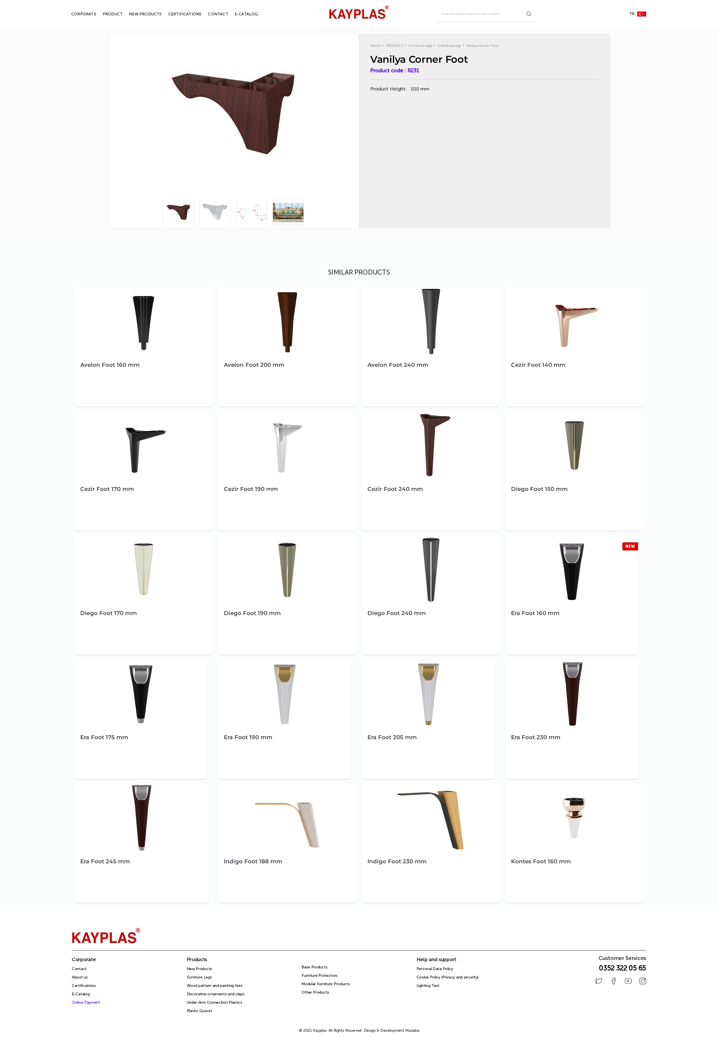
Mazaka (412, 1030)
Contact (79, 968)
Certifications (84, 985)
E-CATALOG (240, 14)
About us (80, 977)
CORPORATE (77, 14)
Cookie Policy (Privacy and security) (447, 977)
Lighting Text (427, 985)
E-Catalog (80, 994)
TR (631, 13)
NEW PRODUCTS (139, 14)
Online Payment (86, 1002)
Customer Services (622, 959)
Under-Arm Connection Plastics (214, 1002)
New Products (199, 968)
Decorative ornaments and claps (216, 994)
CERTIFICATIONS (178, 14)
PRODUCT (106, 14)
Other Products (315, 992)
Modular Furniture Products (326, 984)
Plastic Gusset (199, 1010)
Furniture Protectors (320, 975)
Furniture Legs (199, 977)
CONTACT (211, 14)
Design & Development (391, 1030)
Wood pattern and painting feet (215, 985)
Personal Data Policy (434, 968)
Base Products (314, 967)
